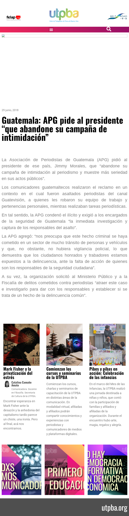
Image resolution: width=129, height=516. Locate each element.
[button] (51, 29)
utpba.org (114, 507)
